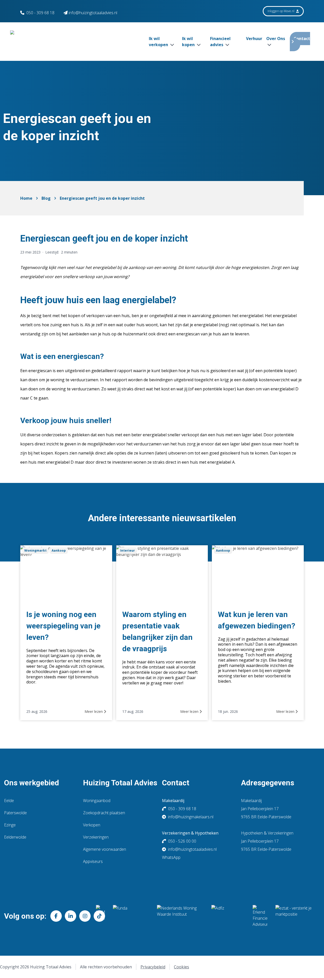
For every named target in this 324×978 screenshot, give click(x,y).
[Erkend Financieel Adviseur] (260, 916)
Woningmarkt (35, 550)
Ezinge (10, 825)
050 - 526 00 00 (182, 841)
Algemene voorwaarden (104, 849)
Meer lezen (94, 711)
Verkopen (91, 825)
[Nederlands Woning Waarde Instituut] (180, 916)
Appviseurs (93, 861)
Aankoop (59, 550)
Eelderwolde (15, 837)
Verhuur (254, 38)
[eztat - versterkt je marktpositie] (293, 916)
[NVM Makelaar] (100, 916)
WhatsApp (171, 857)
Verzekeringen (96, 837)
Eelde (9, 800)
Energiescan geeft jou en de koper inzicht (102, 198)
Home (26, 198)
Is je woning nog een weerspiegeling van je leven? (63, 626)
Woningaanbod (96, 800)
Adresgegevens (267, 782)
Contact (302, 38)
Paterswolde (15, 813)
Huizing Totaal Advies (120, 782)
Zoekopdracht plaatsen (104, 813)
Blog (46, 198)
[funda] (131, 916)
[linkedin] (70, 916)
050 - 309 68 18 (40, 12)
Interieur (127, 550)
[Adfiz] (228, 916)
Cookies (181, 967)
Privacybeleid (152, 967)
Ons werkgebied (31, 782)
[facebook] (56, 916)
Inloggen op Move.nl (281, 11)
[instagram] (85, 916)
